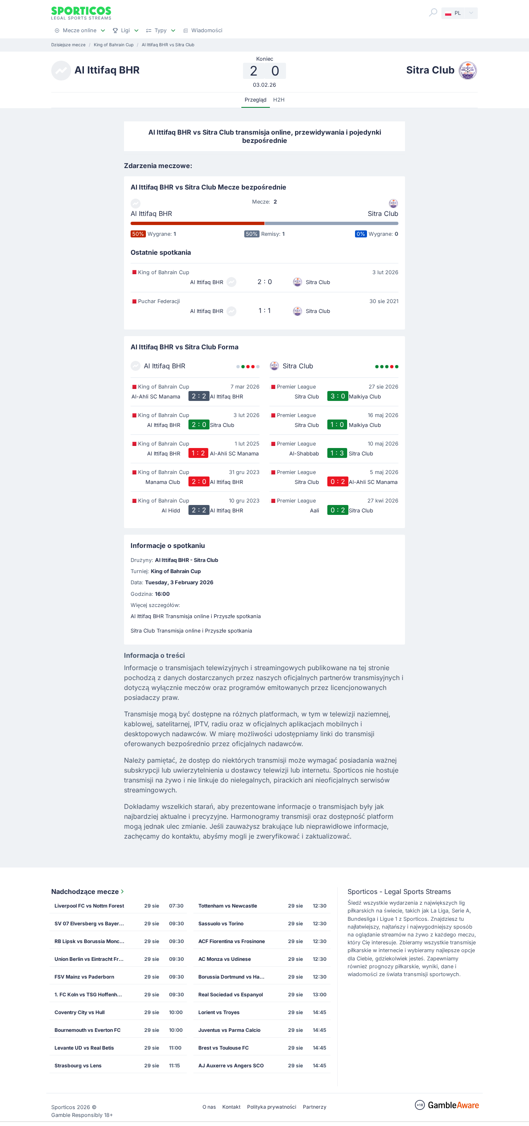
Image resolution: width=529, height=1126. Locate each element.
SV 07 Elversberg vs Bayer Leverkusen (92, 923)
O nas (209, 1107)
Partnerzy (314, 1107)
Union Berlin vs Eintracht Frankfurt (92, 959)
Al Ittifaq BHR (151, 213)
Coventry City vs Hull (80, 1012)
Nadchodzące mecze (85, 891)
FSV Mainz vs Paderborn (84, 977)
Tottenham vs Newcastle (227, 906)
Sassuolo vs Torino (220, 923)
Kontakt (231, 1107)
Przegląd (256, 100)
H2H (279, 100)
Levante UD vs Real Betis (84, 1048)
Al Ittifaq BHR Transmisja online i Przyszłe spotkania (196, 616)
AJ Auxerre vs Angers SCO (231, 1065)
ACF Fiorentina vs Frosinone (231, 941)
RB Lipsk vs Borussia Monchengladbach (92, 941)
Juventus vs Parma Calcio (229, 1030)
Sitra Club (383, 213)
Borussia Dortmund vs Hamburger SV (236, 977)
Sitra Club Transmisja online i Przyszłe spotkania (191, 631)
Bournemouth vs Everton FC (88, 1030)
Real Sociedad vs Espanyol (230, 994)
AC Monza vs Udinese (224, 959)
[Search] (433, 12)
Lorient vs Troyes (219, 1012)
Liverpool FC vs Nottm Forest (89, 906)
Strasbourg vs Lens (78, 1065)
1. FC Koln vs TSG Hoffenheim (90, 994)
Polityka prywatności (271, 1107)
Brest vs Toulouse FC (223, 1048)
